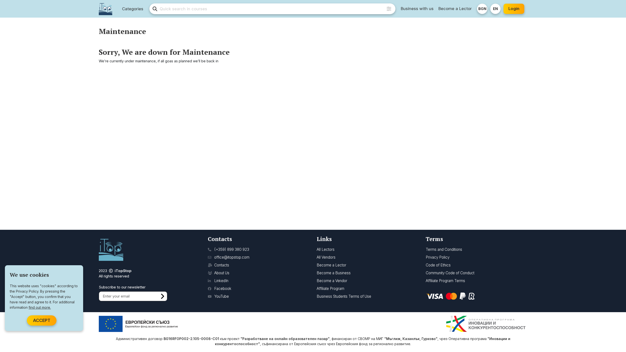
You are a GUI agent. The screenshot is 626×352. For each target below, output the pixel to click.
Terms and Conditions (444, 249)
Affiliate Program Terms (445, 280)
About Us (221, 273)
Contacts (221, 265)
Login (513, 8)
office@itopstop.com (231, 257)
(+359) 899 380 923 (231, 249)
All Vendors (326, 257)
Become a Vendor (332, 280)
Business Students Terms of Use (344, 296)
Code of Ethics (438, 265)
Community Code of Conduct (450, 273)
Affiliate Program (330, 288)
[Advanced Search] (389, 9)
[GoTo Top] (615, 328)
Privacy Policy (437, 257)
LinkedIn (220, 280)
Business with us (417, 8)
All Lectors (326, 249)
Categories (132, 8)
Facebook (222, 288)
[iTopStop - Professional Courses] (105, 8)
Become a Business (334, 273)
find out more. (40, 307)
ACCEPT (41, 320)
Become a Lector (455, 8)
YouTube (221, 296)
